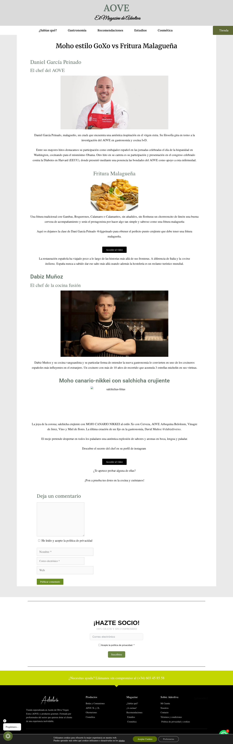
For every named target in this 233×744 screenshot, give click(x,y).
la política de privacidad (78, 540)
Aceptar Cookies (145, 739)
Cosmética (165, 30)
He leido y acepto (67, 540)
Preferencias (168, 739)
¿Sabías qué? (48, 30)
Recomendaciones (110, 30)
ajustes (122, 740)
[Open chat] (8, 736)
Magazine (132, 697)
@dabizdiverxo (171, 429)
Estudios (140, 30)
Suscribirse (116, 654)
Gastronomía (77, 30)
